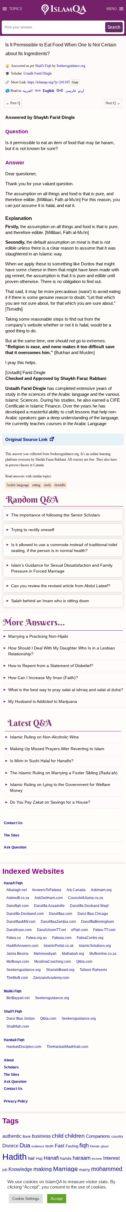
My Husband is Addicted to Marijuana (42, 701)
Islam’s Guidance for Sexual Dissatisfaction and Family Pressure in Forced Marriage (62, 568)
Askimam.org (101, 890)
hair (31, 1158)
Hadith (14, 1157)
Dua (25, 1145)
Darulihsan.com (19, 930)
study (47, 485)
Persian (70, 91)
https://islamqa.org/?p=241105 (49, 82)
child (58, 1136)
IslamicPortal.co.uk (59, 946)
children (75, 1136)
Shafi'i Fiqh (43, 66)
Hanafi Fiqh (13, 883)
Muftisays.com (17, 962)
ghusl (104, 1146)
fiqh (84, 1145)
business (41, 1136)
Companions (98, 1136)
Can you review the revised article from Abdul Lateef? (60, 585)
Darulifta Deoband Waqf (89, 906)
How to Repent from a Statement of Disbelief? (50, 665)
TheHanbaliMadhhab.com (67, 1047)
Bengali (37, 91)
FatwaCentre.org (90, 938)
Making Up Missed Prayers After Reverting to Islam (57, 748)
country (117, 1136)
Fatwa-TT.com (104, 930)
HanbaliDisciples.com (23, 1047)
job (4, 1169)
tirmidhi (60, 485)
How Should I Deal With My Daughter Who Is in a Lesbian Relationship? (61, 651)
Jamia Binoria (17, 954)
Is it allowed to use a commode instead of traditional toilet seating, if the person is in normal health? (64, 547)
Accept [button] (57, 1198)
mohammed (106, 1169)
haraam (82, 1158)
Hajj (39, 1158)
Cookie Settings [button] (25, 1198)
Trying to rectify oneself (32, 529)
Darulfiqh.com (17, 906)
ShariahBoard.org (60, 970)
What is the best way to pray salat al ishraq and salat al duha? (65, 689)
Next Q (112, 103)
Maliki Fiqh (12, 991)
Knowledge (20, 1169)
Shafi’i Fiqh (13, 1011)
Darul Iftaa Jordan (20, 1018)
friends (95, 1146)
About (9, 1060)
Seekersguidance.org (71, 66)
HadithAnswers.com (22, 946)
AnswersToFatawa (46, 890)
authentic (11, 1136)
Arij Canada (76, 890)
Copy (75, 82)
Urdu (81, 91)
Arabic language (17, 485)
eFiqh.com (79, 930)
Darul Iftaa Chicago (92, 914)
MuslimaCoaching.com (52, 962)
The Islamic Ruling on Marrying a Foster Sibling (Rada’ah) (64, 772)
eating (36, 485)
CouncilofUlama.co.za (85, 898)
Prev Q (13, 103)
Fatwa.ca (13, 938)
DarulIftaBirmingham (97, 922)
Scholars (11, 1067)
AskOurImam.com (49, 898)
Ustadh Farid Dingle (37, 73)
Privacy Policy (16, 1101)
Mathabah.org (73, 954)
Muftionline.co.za (102, 954)
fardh (49, 1146)
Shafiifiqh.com (17, 1026)
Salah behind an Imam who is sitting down (50, 600)
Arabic (28, 91)
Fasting (72, 1146)
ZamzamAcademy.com (51, 978)
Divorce (10, 1145)
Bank (27, 1136)
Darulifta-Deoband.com (25, 914)
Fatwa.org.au (36, 938)
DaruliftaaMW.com (20, 922)
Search (114, 27)
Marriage (65, 1168)
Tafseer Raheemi (93, 970)
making (42, 1169)
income (97, 1158)
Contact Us (13, 823)
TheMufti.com (17, 978)
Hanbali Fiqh (14, 1040)
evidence (37, 1146)
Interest (111, 1158)
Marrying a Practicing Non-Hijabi (38, 636)
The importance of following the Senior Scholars (55, 515)
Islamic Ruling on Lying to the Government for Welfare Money (60, 787)
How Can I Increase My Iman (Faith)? (43, 677)
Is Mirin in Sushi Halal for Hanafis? (42, 760)
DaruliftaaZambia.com (58, 922)
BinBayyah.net (18, 998)
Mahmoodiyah (45, 954)
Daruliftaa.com (60, 914)
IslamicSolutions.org (95, 946)
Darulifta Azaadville (49, 906)
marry (84, 1169)
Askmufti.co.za (17, 898)
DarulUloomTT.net (51, 930)
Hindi (60, 91)
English (48, 91)
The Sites (11, 835)
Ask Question (15, 847)
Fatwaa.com (61, 938)
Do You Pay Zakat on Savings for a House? (50, 802)
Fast (59, 1146)
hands (65, 1158)
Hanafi (51, 1158)
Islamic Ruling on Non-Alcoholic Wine (44, 737)
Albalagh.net (16, 890)
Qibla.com (84, 962)
